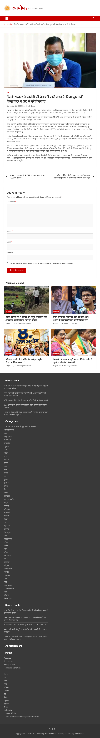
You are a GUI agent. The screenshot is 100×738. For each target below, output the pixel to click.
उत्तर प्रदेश (7, 440)
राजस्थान (7, 575)
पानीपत (6, 542)
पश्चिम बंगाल (8, 539)
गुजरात (6, 479)
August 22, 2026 (11, 323)
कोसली (6, 473)
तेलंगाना (6, 516)
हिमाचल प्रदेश (8, 598)
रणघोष (18, 8)
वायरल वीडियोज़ (9, 588)
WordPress (79, 733)
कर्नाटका (6, 460)
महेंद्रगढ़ (6, 565)
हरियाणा (6, 595)
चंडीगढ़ (6, 493)
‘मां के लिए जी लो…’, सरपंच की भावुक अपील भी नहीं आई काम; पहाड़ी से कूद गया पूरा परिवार (26, 319)
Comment (11, 202)
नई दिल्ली (7, 526)
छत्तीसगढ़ (7, 496)
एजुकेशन (7, 446)
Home (6, 674)
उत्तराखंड (7, 443)
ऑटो (5, 450)
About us (7, 658)
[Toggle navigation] (7, 18)
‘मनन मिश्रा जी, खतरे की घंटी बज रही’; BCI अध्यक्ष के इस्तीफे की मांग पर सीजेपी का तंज (71, 319)
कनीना (6, 456)
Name (10, 231)
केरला (5, 466)
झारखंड (6, 506)
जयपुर (6, 503)
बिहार (5, 549)
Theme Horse (50, 733)
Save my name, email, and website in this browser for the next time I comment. (41, 263)
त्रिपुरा (6, 519)
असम (5, 433)
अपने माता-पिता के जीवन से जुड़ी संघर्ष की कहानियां (20, 426)
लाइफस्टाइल (8, 585)
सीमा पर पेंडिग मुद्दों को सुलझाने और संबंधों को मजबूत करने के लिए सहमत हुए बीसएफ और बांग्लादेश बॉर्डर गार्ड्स (72, 176)
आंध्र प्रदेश (8, 436)
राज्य (5, 579)
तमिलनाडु (7, 509)
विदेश (5, 592)
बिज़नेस (6, 545)
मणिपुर (6, 552)
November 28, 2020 (14, 106)
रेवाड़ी (5, 582)
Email (9, 242)
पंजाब (5, 536)
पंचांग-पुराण (7, 532)
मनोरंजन (6, 559)
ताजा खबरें (9, 311)
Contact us (8, 661)
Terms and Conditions (12, 668)
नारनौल (6, 529)
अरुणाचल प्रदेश (9, 430)
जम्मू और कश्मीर (9, 499)
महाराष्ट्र (7, 562)
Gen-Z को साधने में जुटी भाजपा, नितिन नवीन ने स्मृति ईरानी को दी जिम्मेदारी (72, 361)
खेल (5, 476)
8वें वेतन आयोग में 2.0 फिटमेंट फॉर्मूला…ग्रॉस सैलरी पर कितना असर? (23, 361)
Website (10, 253)
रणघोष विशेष (8, 569)
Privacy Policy (9, 664)
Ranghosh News (28, 106)
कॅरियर (6, 463)
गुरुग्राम (6, 483)
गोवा (5, 489)
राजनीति (6, 572)
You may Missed (14, 283)
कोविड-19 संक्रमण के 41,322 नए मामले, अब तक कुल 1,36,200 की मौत (27, 176)
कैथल (5, 469)
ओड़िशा (6, 453)
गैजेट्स (6, 486)
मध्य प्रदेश (7, 555)
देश (8, 93)
